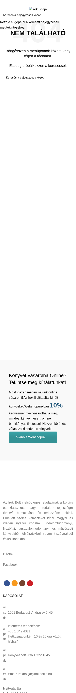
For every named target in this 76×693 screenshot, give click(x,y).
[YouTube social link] (45, 2)
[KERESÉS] (70, 15)
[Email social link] (35, 2)
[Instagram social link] (40, 2)
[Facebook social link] (31, 2)
